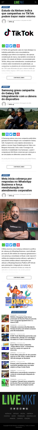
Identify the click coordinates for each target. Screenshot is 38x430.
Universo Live (31, 416)
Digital (22, 413)
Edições (27, 418)
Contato (20, 418)
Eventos (7, 416)
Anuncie (12, 418)
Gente (14, 416)
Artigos (16, 413)
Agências (8, 413)
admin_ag (11, 21)
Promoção (21, 416)
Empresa (30, 413)
